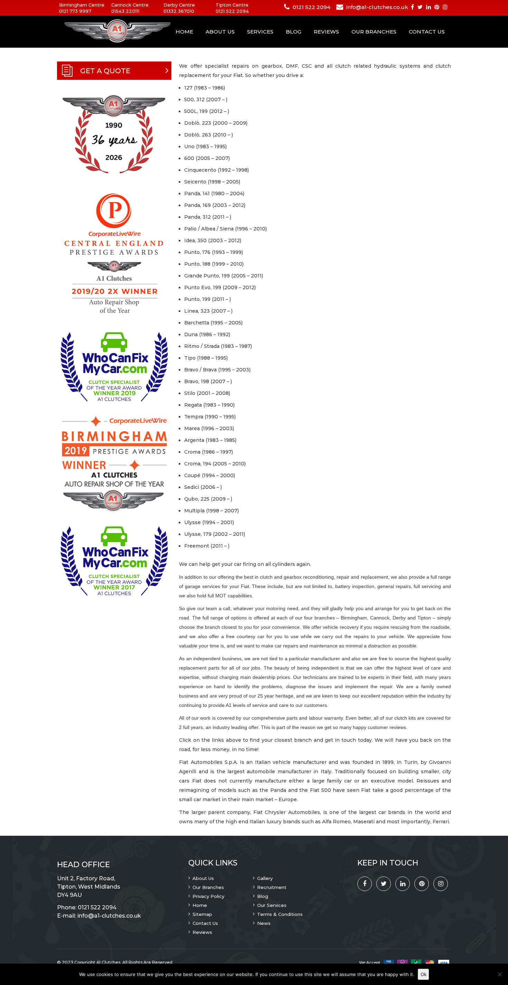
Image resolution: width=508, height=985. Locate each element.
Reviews (326, 31)
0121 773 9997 (75, 11)
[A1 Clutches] (109, 31)
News (264, 923)
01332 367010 (178, 11)
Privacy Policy (208, 896)
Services (260, 31)
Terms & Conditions (280, 914)
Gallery (265, 878)
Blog (293, 31)
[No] (499, 974)
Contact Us (427, 31)
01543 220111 (125, 11)
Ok (423, 974)
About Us (220, 31)
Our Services (271, 905)
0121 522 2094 (232, 11)
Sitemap (202, 914)
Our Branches (373, 31)
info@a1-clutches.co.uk (377, 7)
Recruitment (271, 887)
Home (184, 31)
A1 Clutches (108, 962)
